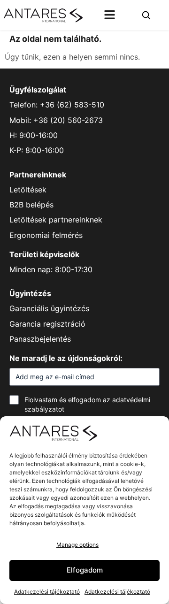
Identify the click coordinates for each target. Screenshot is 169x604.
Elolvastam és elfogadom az (87, 404)
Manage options (77, 544)
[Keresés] (146, 15)
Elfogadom (85, 570)
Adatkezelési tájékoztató (47, 591)
